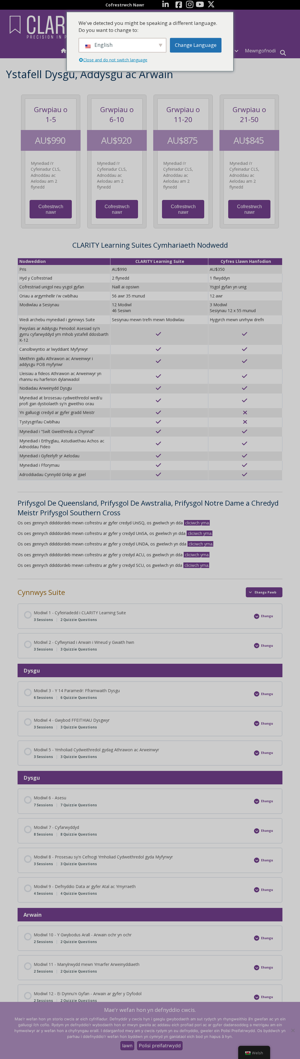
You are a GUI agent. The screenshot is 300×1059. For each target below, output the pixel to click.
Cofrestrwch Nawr (124, 5)
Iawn (127, 1045)
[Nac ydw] (293, 1030)
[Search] (283, 53)
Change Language (196, 45)
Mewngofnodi (260, 50)
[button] (236, 51)
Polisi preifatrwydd (160, 1045)
